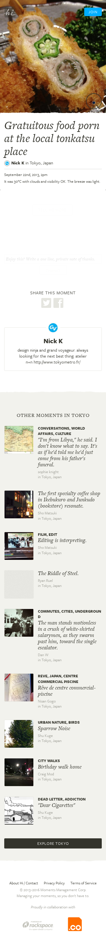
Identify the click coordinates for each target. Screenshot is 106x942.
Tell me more (52, 210)
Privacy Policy (54, 883)
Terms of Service (83, 883)
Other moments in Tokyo (53, 415)
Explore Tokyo (53, 843)
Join (93, 12)
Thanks (53, 270)
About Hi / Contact (23, 883)
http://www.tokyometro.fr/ (57, 362)
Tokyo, (41, 163)
